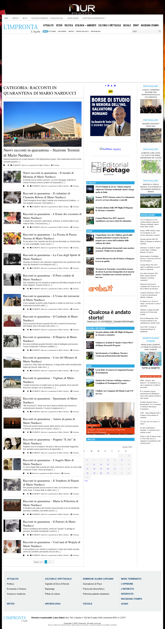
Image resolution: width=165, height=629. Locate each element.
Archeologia (52, 604)
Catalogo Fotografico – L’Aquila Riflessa (47, 18)
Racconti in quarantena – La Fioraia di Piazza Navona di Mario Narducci (50, 236)
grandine (62, 31)
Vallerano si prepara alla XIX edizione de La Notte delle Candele (149, 312)
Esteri (89, 231)
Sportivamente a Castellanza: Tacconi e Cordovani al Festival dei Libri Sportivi (112, 354)
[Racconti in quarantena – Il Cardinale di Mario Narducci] (12, 326)
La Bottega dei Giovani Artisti (93, 18)
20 (108, 469)
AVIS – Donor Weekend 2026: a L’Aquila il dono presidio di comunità (150, 415)
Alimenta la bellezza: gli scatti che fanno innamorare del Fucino (150, 155)
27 (108, 473)
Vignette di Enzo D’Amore (57, 584)
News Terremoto (131, 579)
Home (6, 18)
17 (87, 469)
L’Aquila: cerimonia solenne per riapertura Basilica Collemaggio (106, 430)
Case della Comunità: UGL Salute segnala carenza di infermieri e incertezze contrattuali (149, 276)
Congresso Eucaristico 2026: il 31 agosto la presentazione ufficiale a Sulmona (150, 294)
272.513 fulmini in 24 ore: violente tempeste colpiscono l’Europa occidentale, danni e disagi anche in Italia (115, 189)
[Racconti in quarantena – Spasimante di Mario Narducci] (12, 408)
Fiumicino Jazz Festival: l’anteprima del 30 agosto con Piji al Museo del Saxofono (149, 286)
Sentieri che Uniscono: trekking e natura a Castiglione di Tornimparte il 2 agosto (113, 381)
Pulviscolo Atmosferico (93, 589)
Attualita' (91, 183)
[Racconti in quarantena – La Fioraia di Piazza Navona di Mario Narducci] (12, 244)
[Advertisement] (82, 58)
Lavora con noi (72, 18)
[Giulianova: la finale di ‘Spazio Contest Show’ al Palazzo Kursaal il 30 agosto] (90, 348)
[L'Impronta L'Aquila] (22, 29)
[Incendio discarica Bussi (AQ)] (150, 135)
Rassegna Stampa (131, 599)
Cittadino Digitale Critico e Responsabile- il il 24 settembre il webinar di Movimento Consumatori (150, 405)
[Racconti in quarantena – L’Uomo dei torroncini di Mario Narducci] (12, 305)
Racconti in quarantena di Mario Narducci (36, 165)
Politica (10, 584)
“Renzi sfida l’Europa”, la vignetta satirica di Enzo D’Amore (151, 347)
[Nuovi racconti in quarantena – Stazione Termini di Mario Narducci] (43, 146)
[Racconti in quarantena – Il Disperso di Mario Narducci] (12, 346)
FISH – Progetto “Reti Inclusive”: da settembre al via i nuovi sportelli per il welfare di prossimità (150, 383)
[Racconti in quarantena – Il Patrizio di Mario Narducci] (12, 531)
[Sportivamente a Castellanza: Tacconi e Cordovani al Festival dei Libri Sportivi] (90, 358)
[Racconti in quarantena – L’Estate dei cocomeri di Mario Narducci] (12, 223)
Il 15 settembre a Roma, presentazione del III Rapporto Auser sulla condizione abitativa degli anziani (150, 394)
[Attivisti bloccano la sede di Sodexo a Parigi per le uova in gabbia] (90, 264)
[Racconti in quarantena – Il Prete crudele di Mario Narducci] (12, 285)
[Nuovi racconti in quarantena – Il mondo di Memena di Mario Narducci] (12, 182)
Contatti (15, 18)
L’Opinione (127, 584)
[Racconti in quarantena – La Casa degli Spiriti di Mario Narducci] (12, 264)
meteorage (96, 31)
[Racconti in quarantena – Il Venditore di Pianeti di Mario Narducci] (12, 490)
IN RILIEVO (17, 165)
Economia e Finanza (16, 589)
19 (101, 469)
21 (115, 469)
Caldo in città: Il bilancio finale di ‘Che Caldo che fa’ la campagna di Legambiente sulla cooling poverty (150, 439)
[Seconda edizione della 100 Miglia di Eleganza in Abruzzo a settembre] (90, 213)
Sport (89, 366)
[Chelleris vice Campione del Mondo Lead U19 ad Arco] (90, 396)
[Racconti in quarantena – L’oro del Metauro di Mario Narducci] (12, 367)
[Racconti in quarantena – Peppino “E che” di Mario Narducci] (12, 449)
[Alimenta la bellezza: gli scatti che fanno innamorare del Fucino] (150, 167)
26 (101, 473)
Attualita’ (13, 579)
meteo (71, 31)
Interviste (127, 594)
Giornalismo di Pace (92, 584)
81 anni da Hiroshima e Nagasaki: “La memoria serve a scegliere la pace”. (150, 430)
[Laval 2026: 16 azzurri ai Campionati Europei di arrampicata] (90, 375)
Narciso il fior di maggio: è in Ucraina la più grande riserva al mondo (150, 188)
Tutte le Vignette (151, 368)
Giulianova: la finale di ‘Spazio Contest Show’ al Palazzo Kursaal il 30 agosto (115, 344)
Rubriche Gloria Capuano (98, 579)
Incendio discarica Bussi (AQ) (150, 125)
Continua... (57, 165)
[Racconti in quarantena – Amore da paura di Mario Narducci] (12, 428)
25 (94, 473)
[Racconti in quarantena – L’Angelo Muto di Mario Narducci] (12, 469)
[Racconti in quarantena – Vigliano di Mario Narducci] (12, 387)
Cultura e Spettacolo (96, 328)
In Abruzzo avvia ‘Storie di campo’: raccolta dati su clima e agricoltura (150, 303)
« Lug (86, 480)
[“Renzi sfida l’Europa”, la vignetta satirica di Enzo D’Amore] (150, 359)
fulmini (52, 31)
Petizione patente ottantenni (96, 594)
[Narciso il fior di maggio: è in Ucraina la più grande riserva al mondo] (150, 201)
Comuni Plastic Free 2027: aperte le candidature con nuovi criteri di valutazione (113, 219)
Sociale (87, 604)
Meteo (25, 18)
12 (101, 464)
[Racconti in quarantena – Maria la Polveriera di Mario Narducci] (12, 510)
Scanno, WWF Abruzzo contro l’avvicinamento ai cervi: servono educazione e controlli (115, 198)
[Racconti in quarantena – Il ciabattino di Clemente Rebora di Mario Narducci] (12, 203)
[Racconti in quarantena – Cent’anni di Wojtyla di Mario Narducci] (12, 552)
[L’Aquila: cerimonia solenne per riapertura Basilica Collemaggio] (110, 418)
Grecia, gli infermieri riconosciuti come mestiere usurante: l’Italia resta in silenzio (115, 249)
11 (94, 464)
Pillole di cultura (52, 594)
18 (94, 469)
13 (108, 464)
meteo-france (82, 31)
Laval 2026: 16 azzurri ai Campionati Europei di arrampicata (148, 329)
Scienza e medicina (16, 594)
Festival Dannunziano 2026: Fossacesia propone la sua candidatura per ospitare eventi (150, 320)
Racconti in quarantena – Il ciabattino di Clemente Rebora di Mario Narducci (46, 195)
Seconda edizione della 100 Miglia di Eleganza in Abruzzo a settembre (114, 209)
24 (87, 473)
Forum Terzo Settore (151, 376)
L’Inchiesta (127, 589)
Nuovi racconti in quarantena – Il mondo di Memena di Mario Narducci (48, 175)
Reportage (49, 589)
